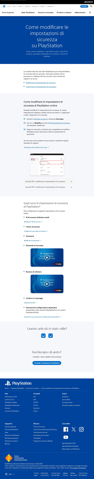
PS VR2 (35, 402)
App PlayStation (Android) (70, 446)
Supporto (49, 6)
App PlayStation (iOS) (69, 443)
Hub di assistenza (10, 427)
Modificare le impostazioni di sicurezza (40, 83)
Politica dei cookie (73, 474)
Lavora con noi (9, 400)
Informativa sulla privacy (45, 474)
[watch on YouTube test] (58, 264)
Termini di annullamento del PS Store (45, 429)
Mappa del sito (65, 474)
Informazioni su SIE (11, 397)
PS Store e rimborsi (64, 12)
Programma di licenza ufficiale (43, 441)
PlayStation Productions (12, 405)
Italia (10, 474)
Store (8, 6)
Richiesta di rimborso (11, 441)
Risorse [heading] (36, 424)
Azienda (7, 408)
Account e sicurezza (45, 12)
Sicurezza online (67, 402)
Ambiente (65, 397)
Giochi (20, 6)
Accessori (34, 6)
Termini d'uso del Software (83, 474)
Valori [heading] (64, 394)
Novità (42, 6)
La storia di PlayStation (12, 411)
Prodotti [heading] (36, 394)
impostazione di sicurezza (60, 123)
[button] (47, 257)
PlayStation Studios (11, 402)
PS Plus (27, 6)
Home (7, 388)
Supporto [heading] (8, 424)
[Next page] (89, 12)
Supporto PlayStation (17, 388)
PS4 (34, 400)
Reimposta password (11, 438)
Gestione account (40, 119)
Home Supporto (8, 12)
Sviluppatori (37, 438)
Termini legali (36, 474)
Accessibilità (66, 400)
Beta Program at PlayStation (71, 449)
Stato (6, 432)
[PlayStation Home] (4, 6)
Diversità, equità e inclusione (71, 405)
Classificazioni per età (40, 432)
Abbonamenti (80, 12)
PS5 (14, 6)
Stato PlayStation (28, 12)
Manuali (7, 444)
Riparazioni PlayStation (12, 435)
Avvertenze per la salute (41, 435)
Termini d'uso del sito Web (56, 474)
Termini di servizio (39, 427)
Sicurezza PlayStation (11, 429)
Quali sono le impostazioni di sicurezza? (41, 87)
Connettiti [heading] (66, 424)
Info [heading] (6, 394)
